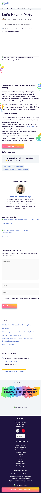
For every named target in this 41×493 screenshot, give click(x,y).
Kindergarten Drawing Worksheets (20, 476)
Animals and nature (20, 447)
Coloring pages (20, 466)
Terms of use (20, 424)
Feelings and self (20, 445)
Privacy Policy (20, 426)
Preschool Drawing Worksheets (20, 474)
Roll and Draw (20, 463)
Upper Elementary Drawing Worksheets (20, 481)
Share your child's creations (14, 371)
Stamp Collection (8, 344)
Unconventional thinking (9, 169)
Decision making (7, 166)
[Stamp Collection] (20, 340)
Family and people (20, 452)
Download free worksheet (20, 490)
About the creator (20, 422)
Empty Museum (7, 237)
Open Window (7, 223)
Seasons (20, 457)
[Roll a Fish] (17, 325)
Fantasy (20, 461)
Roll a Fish (5, 328)
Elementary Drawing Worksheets (20, 478)
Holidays (20, 459)
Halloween (30, 127)
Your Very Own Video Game (11, 335)
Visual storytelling (23, 169)
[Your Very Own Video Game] (18, 332)
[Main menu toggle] (37, 4)
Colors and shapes (20, 450)
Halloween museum (11, 361)
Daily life (20, 454)
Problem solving (18, 166)
